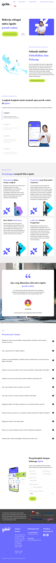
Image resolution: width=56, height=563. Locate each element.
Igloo (14, 1)
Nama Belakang (46, 471)
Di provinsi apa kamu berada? (36, 491)
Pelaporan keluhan (21, 558)
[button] (28, 341)
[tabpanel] (39, 133)
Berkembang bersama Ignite (47, 1)
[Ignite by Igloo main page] (6, 4)
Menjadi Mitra (32, 1)
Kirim (32, 498)
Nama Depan (32, 471)
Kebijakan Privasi (5, 558)
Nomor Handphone (33, 484)
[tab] (12, 115)
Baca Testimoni (23, 34)
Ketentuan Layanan (13, 558)
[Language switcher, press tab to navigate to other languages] (15, 6)
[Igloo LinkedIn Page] (47, 535)
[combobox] (30, 487)
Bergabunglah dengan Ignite (10, 34)
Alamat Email (32, 477)
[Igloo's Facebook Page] (44, 535)
